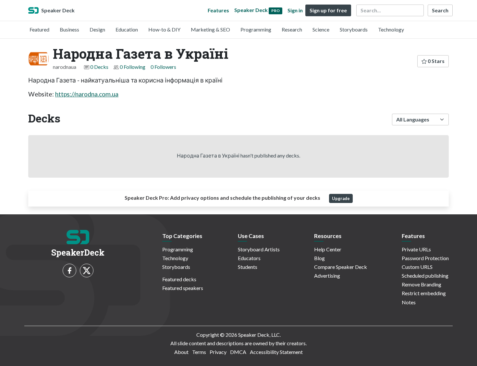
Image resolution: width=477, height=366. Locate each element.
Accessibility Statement (276, 352)
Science (320, 29)
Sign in (295, 10)
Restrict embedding (424, 293)
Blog (319, 258)
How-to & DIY (164, 29)
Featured (39, 29)
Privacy (218, 352)
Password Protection (425, 258)
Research (292, 29)
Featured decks (179, 279)
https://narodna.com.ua (86, 94)
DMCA (238, 352)
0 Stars (436, 61)
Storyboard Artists (259, 249)
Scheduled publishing (425, 275)
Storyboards (354, 29)
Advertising (327, 275)
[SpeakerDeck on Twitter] (86, 270)
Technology (391, 29)
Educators (249, 258)
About (181, 352)
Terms (199, 352)
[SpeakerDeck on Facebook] (69, 270)
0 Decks (99, 67)
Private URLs (416, 249)
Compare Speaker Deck (340, 267)
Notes (409, 302)
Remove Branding (421, 284)
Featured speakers (182, 288)
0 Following (132, 67)
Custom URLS (417, 267)
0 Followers (163, 67)
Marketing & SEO (210, 29)
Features (218, 10)
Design (97, 29)
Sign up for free (328, 10)
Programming (255, 29)
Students (247, 267)
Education (127, 29)
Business (69, 29)
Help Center (327, 249)
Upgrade (341, 198)
